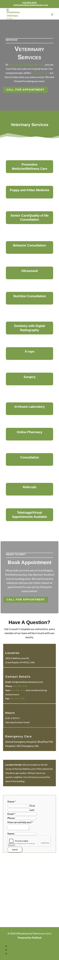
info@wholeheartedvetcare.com (27, 681)
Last (32, 809)
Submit (15, 849)
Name (11, 801)
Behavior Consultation (29, 245)
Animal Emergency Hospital (20, 741)
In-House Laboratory (29, 406)
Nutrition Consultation (29, 296)
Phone (11, 818)
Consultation (29, 457)
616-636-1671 (18, 690)
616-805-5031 (29, 3)
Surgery (30, 377)
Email (11, 813)
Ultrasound (29, 271)
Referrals (29, 487)
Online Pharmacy (29, 432)
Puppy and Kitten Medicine (29, 190)
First (32, 805)
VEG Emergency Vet (28, 745)
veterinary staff (40, 72)
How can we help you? (20, 822)
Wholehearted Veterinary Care (26, 64)
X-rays (29, 351)
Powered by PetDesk (30, 937)
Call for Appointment (25, 89)
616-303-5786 (17, 698)
